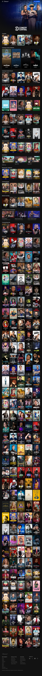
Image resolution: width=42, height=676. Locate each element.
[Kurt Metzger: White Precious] (21, 495)
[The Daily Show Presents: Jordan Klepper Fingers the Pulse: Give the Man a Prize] (28, 608)
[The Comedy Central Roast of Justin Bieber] (36, 336)
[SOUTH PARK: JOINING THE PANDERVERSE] (5, 586)
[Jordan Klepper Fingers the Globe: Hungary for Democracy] (21, 472)
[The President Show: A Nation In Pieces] (36, 552)
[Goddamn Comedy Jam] (28, 404)
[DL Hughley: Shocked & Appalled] (28, 359)
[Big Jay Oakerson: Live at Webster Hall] (21, 290)
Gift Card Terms (13, 659)
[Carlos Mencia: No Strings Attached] (13, 313)
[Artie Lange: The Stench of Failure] (28, 279)
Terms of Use (13, 658)
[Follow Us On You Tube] (35, 658)
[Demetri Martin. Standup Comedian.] (13, 381)
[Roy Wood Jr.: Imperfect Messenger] (36, 563)
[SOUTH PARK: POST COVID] (28, 574)
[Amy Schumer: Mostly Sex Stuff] (36, 268)
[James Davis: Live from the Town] (21, 427)
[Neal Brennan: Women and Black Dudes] (21, 529)
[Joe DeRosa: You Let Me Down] (5, 461)
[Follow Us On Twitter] (32, 658)
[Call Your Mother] (28, 302)
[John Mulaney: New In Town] (28, 461)
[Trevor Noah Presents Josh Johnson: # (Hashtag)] (21, 631)
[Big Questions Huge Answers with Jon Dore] (28, 290)
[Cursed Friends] (21, 359)
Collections (3, 661)
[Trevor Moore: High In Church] (5, 631)
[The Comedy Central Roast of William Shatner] (21, 347)
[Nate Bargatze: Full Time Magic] (5, 529)
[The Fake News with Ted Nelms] (21, 404)
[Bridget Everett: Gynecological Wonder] (5, 302)
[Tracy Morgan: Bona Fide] (36, 620)
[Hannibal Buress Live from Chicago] (13, 415)
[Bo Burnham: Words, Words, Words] (36, 290)
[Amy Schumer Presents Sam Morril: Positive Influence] (28, 268)
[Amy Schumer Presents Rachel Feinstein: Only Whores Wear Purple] (21, 268)
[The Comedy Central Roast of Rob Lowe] (13, 347)
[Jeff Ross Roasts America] (21, 438)
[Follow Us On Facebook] (29, 658)
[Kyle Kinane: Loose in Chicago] (36, 495)
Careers (21, 661)
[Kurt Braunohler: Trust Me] (13, 495)
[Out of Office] (28, 540)
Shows (3, 659)
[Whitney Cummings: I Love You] (28, 642)
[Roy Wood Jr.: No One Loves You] (5, 574)
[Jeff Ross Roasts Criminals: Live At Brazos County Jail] (36, 438)
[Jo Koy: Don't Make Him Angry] (28, 449)
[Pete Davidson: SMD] (21, 552)
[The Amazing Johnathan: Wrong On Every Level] (5, 268)
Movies (3, 660)
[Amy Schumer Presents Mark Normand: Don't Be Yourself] (13, 268)
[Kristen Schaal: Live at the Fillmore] (36, 483)
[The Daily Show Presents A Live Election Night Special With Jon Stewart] (5, 370)
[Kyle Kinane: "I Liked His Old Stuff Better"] (28, 495)
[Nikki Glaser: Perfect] (5, 540)
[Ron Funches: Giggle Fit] (21, 563)
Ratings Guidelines (22, 660)
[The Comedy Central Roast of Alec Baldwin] (21, 324)
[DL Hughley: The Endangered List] (36, 359)
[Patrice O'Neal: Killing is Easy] (5, 552)
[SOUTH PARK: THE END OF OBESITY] (21, 586)
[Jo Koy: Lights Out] (36, 449)
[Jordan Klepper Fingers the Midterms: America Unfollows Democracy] (28, 472)
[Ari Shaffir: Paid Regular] (21, 279)
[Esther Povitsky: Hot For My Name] (36, 393)
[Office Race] (21, 540)
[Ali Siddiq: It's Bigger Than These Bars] (36, 256)
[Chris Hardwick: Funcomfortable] (36, 313)
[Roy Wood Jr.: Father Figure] (28, 563)
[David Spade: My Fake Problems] (36, 370)
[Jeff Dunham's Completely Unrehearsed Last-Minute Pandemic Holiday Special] (5, 438)
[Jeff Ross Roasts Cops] (28, 438)
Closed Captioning (22, 659)
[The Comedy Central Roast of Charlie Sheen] (5, 336)
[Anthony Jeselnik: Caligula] (13, 279)
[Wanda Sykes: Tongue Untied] (21, 642)
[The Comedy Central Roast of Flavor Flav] (21, 336)
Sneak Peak (3, 667)
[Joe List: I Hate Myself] (13, 461)
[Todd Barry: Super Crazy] (21, 620)
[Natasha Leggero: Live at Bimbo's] (36, 517)
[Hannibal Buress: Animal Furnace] (5, 415)
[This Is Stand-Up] (5, 620)
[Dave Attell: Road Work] (28, 370)
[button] (3, 1)
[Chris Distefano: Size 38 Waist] (28, 313)
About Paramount (22, 662)
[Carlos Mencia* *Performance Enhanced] (36, 302)
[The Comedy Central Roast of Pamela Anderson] (5, 347)
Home (3, 658)
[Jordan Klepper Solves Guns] (13, 472)
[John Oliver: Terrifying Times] (5, 472)
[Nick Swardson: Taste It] (36, 529)
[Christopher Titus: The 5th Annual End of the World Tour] (5, 324)
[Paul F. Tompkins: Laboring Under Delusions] (13, 552)
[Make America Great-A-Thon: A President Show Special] (21, 506)
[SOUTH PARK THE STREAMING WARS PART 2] (36, 574)
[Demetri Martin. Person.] (5, 381)
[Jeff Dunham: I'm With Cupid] (36, 427)
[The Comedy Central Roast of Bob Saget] (28, 324)
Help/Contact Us (22, 658)
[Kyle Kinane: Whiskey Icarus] (5, 506)
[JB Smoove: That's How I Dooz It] (13, 427)
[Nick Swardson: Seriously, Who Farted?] (28, 529)
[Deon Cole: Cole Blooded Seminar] (28, 381)
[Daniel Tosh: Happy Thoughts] (21, 370)
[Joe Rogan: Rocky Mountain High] (21, 461)
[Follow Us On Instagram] (37, 658)
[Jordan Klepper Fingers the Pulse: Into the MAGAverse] (36, 472)
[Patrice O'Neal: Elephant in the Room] (36, 540)
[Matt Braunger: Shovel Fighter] (36, 506)
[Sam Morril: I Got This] (28, 586)
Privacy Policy (13, 660)
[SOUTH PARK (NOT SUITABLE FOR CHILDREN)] (13, 586)
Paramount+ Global (4, 668)
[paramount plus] (6, 1)
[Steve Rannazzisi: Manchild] (21, 597)
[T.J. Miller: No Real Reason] (36, 597)
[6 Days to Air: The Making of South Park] (5, 256)
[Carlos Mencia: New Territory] (5, 313)
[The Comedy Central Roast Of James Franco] (28, 336)
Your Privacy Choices (14, 661)
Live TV (3, 662)
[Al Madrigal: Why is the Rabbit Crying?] (28, 256)
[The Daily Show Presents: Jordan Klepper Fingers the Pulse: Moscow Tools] (5, 483)
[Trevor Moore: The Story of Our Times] (13, 631)
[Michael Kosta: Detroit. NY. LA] (5, 517)
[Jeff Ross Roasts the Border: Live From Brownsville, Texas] (5, 449)
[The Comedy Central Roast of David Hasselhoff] (13, 336)
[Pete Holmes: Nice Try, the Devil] (28, 552)
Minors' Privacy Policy (14, 662)
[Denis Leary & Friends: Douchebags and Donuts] (21, 381)
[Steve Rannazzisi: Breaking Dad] (13, 597)
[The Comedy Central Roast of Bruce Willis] (36, 324)
